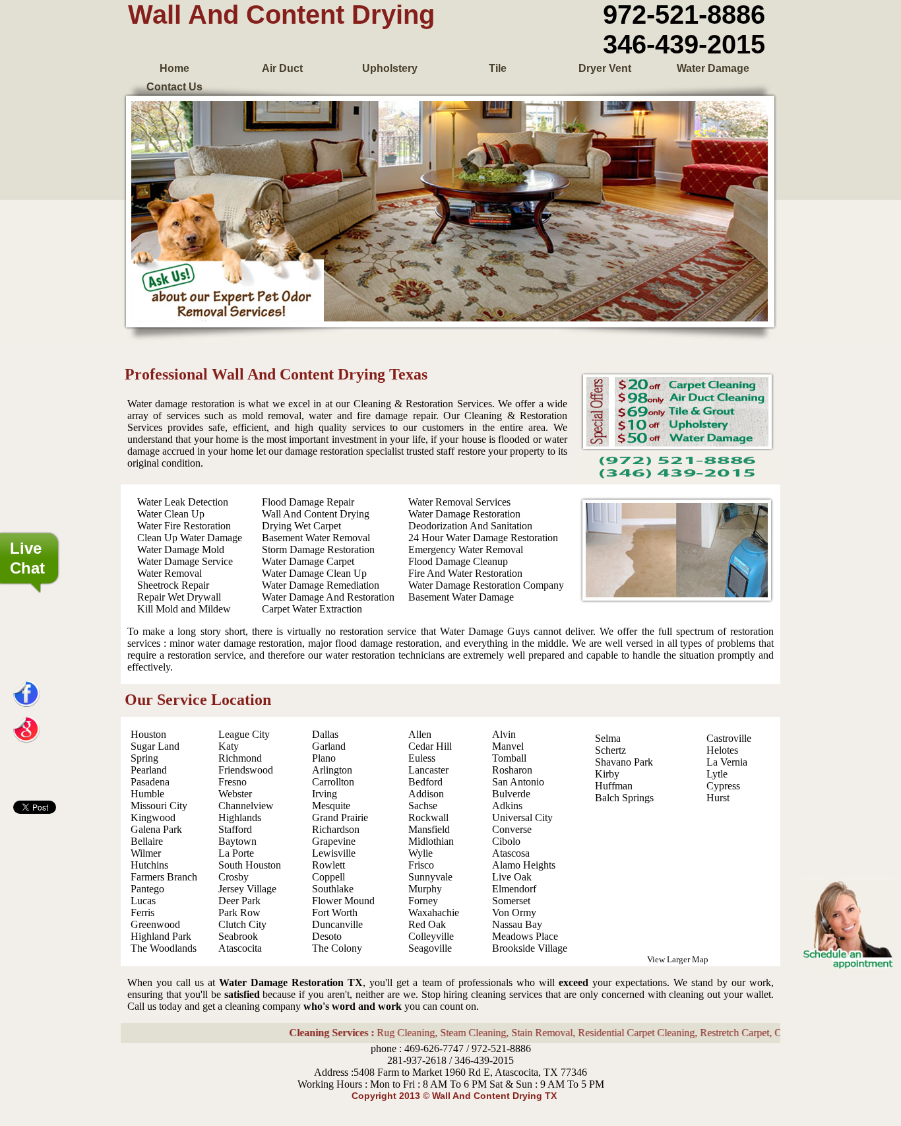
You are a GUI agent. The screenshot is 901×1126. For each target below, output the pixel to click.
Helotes (722, 750)
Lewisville (334, 853)
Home (174, 68)
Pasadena (150, 781)
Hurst (718, 797)
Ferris (142, 912)
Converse (512, 829)
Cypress (723, 785)
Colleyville (431, 936)
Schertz (610, 750)
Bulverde (511, 793)
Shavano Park (624, 762)
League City (244, 734)
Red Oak (427, 924)
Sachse (422, 805)
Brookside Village (529, 948)
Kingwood (153, 817)
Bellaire (147, 841)
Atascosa (511, 853)
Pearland (149, 770)
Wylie (420, 853)
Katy (228, 746)
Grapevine (334, 841)
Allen (419, 734)
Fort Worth (334, 912)
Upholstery (390, 68)
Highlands (239, 817)
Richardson (335, 829)
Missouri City (159, 805)
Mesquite (331, 805)
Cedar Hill (430, 746)
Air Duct (282, 68)
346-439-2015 (684, 44)
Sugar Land (155, 746)
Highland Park (161, 936)
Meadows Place (525, 936)
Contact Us (174, 86)
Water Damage (713, 68)
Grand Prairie (340, 817)
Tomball (509, 758)
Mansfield (429, 829)
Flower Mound (343, 900)
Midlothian (431, 841)
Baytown (237, 841)
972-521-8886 (684, 14)
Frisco (421, 865)
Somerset (511, 900)
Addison (426, 793)
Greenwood (155, 924)
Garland (329, 746)
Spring (144, 758)
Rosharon (512, 770)
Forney (423, 900)
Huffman (614, 785)
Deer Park (239, 900)
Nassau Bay (517, 924)
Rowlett (328, 865)
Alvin (504, 734)
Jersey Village (247, 888)
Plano (324, 758)
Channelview (246, 805)
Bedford (425, 781)
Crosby (233, 876)
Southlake (333, 888)
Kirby (607, 773)
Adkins (507, 805)
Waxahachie (433, 912)
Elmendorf (514, 888)
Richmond (240, 758)
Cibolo (506, 841)
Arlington (332, 770)
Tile (498, 68)
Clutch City (242, 924)
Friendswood (245, 770)
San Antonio (518, 781)
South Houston (249, 865)
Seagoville (430, 948)
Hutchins (149, 865)
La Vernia (726, 762)
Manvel (508, 746)
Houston (148, 734)
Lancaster (428, 770)
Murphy (425, 888)
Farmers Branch (164, 876)
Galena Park (156, 829)
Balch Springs (624, 797)
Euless (421, 758)
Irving (324, 793)
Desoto (327, 936)
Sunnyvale (430, 876)
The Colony (337, 948)
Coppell (328, 876)
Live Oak (512, 876)
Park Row (239, 912)
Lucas (143, 900)
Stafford (235, 829)
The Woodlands (164, 948)
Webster (235, 793)
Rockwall (428, 817)
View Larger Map (677, 959)
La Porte (236, 853)
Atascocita (240, 948)
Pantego (147, 888)
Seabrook (238, 936)
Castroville (728, 738)
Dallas (325, 734)
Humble (147, 793)
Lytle (717, 773)
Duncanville (337, 924)
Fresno (232, 781)
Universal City (522, 817)
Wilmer (146, 853)
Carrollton (333, 781)
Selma (608, 738)
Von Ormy (514, 912)
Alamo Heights (523, 865)
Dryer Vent (604, 68)
